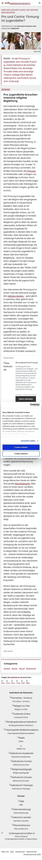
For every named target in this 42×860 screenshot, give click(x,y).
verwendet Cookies (28, 441)
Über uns (5, 851)
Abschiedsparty (22, 483)
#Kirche (22, 668)
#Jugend (7, 668)
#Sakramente (31, 668)
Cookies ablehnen (21, 454)
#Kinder (14, 668)
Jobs (12, 851)
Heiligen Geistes (16, 296)
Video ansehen (26, 399)
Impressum (20, 851)
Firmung (31, 170)
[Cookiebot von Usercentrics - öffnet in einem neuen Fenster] (30, 404)
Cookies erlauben (21, 447)
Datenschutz (31, 851)
